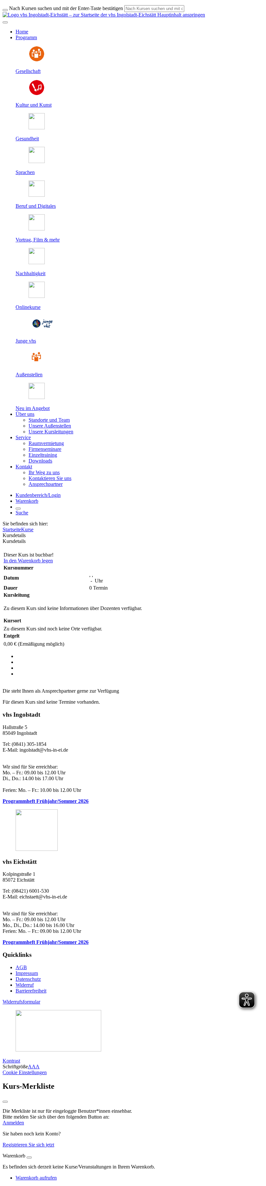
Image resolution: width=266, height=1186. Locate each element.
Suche (22, 512)
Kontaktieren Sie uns (50, 478)
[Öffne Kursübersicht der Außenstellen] (37, 363)
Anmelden (13, 1122)
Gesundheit (27, 138)
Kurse (27, 529)
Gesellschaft (28, 71)
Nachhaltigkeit (30, 273)
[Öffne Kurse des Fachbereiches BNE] (37, 262)
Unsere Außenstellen (50, 426)
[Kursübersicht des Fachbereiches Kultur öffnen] (37, 94)
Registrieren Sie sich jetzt (28, 1144)
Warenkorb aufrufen (36, 1177)
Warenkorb (27, 501)
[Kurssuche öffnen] (18, 509)
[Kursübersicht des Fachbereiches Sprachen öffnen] (37, 161)
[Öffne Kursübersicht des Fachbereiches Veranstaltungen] (37, 228)
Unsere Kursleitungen (51, 431)
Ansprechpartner (46, 484)
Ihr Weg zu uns (44, 472)
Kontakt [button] (24, 466)
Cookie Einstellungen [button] (25, 1072)
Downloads (40, 461)
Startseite (12, 529)
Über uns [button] (25, 414)
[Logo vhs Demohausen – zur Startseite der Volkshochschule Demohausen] (79, 15)
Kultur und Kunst (34, 105)
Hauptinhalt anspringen (180, 15)
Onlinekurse (28, 307)
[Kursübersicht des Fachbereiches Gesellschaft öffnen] (37, 60)
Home (22, 31)
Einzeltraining (43, 455)
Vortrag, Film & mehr (38, 239)
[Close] (29, 1157)
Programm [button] (26, 37)
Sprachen (25, 172)
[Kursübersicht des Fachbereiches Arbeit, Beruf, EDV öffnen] (37, 195)
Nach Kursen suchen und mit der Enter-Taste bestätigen (66, 8)
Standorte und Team (49, 420)
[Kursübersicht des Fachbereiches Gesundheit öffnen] (37, 127)
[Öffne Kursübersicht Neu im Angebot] (37, 397)
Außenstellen (29, 374)
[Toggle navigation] (5, 22)
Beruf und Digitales (36, 206)
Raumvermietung (46, 443)
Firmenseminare (45, 449)
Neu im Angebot (33, 408)
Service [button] (23, 437)
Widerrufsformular (21, 1001)
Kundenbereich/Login (38, 495)
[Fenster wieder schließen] (5, 1102)
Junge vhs (26, 341)
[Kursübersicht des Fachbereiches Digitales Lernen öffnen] (37, 296)
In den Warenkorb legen (28, 560)
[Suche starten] (5, 10)
